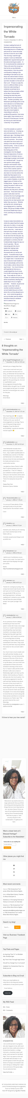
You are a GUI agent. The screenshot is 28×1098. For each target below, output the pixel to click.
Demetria (5, 900)
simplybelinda (8, 42)
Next (21, 339)
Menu (14, 17)
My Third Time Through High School (13, 959)
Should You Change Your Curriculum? (14, 963)
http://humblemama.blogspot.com (13, 569)
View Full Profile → (8, 1072)
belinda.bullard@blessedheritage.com (14, 910)
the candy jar (13, 332)
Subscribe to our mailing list (12, 841)
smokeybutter (15, 704)
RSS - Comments (8, 1010)
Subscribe (8, 993)
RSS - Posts (6, 1007)
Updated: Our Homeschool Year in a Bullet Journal (13, 967)
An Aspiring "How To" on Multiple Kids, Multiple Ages (13, 955)
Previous (8, 339)
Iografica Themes (20, 1091)
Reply (22, 403)
